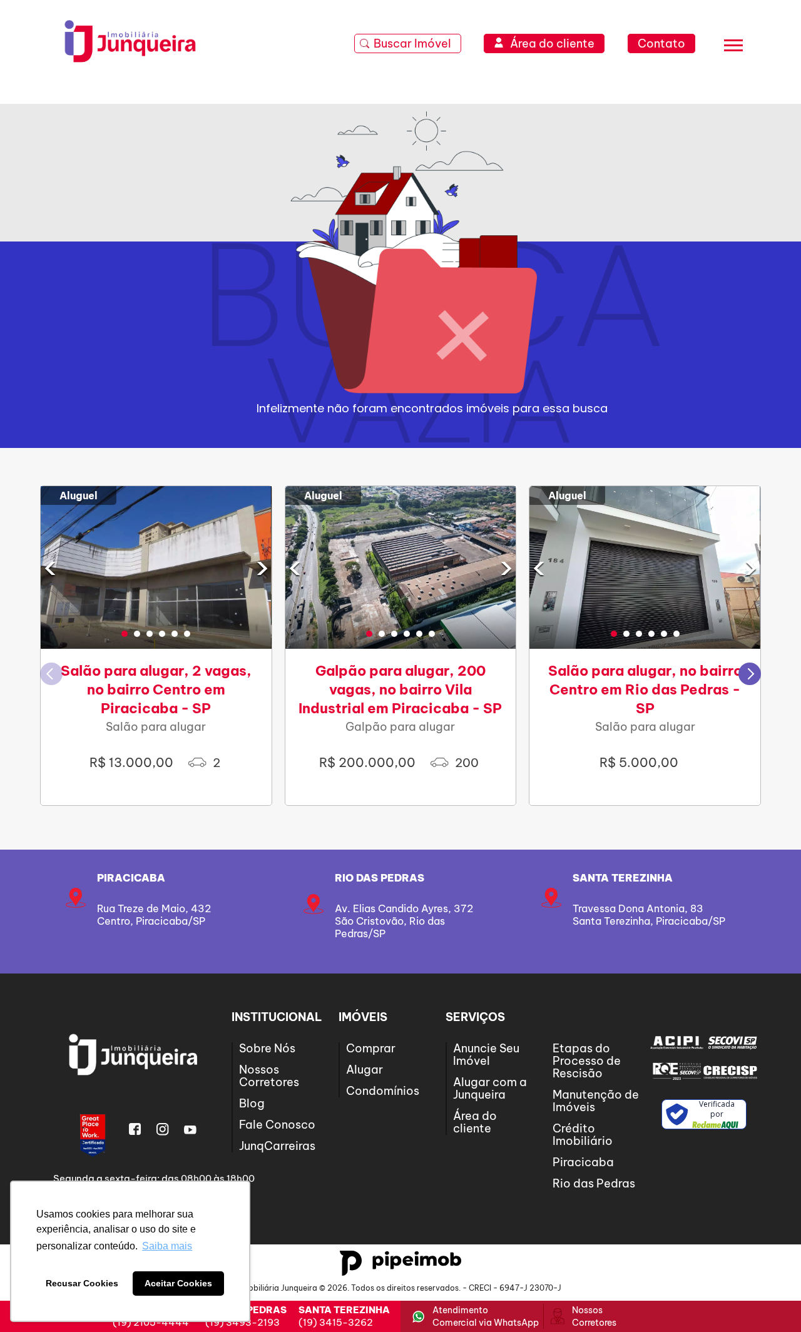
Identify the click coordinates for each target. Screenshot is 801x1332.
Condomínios (382, 1091)
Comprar (370, 1048)
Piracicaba (131, 878)
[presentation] (50, 567)
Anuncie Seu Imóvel (486, 1054)
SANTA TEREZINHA (623, 878)
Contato (661, 43)
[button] (124, 634)
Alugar (364, 1069)
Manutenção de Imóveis (596, 1100)
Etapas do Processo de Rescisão (587, 1060)
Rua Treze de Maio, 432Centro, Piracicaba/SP (154, 914)
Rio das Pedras (379, 878)
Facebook (135, 1129)
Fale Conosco (277, 1124)
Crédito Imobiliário (583, 1134)
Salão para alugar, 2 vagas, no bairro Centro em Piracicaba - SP (156, 689)
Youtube (190, 1129)
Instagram (162, 1129)
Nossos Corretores (269, 1075)
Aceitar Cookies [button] (178, 1283)
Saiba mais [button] (167, 1246)
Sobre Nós (267, 1048)
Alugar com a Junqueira (490, 1088)
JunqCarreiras (277, 1146)
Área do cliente (475, 1122)
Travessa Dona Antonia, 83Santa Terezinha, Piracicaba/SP (649, 914)
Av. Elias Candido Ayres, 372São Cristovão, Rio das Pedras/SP (404, 921)
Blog (252, 1103)
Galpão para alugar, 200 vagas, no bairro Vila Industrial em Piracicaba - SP (400, 689)
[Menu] (733, 47)
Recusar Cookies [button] (82, 1283)
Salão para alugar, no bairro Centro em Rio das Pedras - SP (645, 689)
